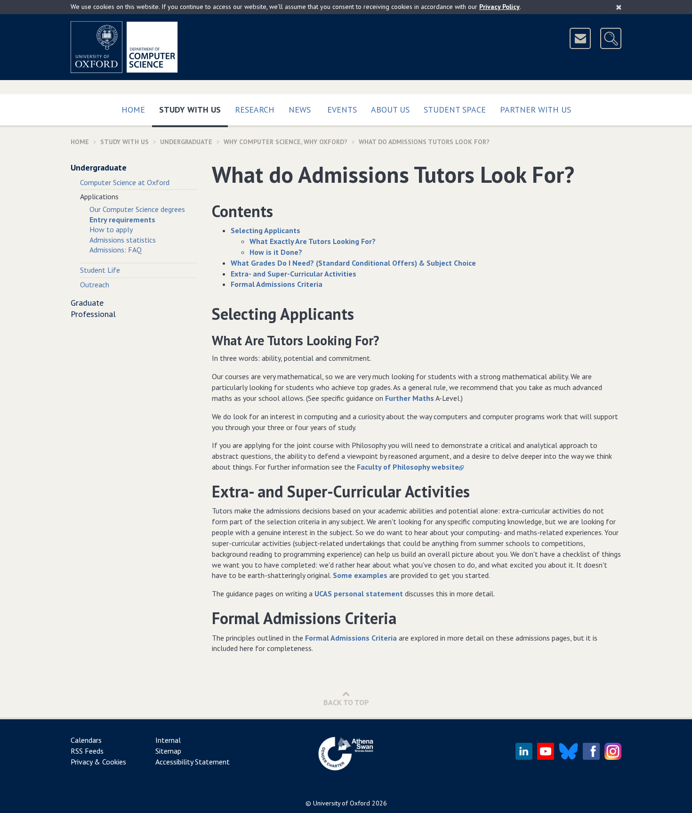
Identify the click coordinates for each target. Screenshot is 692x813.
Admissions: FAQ (115, 249)
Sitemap (168, 751)
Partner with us (535, 109)
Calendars (86, 740)
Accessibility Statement (192, 761)
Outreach (94, 284)
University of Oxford (341, 803)
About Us (390, 109)
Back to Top (346, 702)
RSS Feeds (87, 751)
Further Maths (409, 398)
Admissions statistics (122, 239)
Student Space (455, 109)
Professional (93, 314)
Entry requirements (122, 219)
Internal (168, 740)
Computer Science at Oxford (124, 182)
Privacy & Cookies (98, 761)
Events (342, 109)
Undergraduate (186, 142)
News (300, 109)
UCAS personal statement (359, 593)
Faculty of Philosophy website (408, 467)
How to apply (111, 229)
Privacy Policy (499, 6)
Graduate (87, 302)
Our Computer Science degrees (137, 209)
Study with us (193, 109)
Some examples (360, 575)
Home (133, 109)
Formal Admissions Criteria (352, 637)
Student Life (100, 270)
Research (254, 109)
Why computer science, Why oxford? (285, 142)
